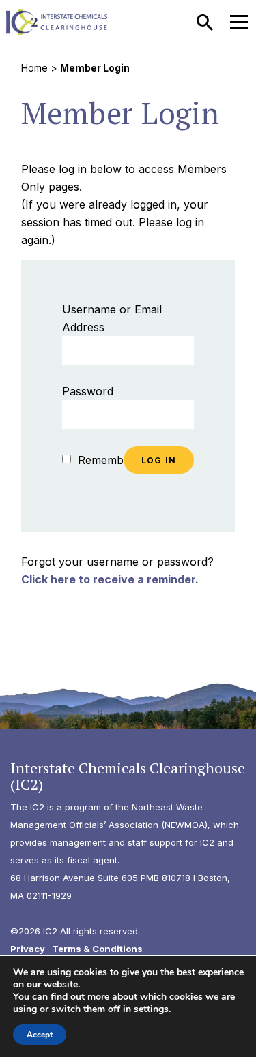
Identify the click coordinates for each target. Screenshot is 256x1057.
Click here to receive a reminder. (110, 579)
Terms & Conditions (97, 948)
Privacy (27, 948)
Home (34, 68)
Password (87, 391)
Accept (40, 1034)
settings (151, 1009)
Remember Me (114, 460)
